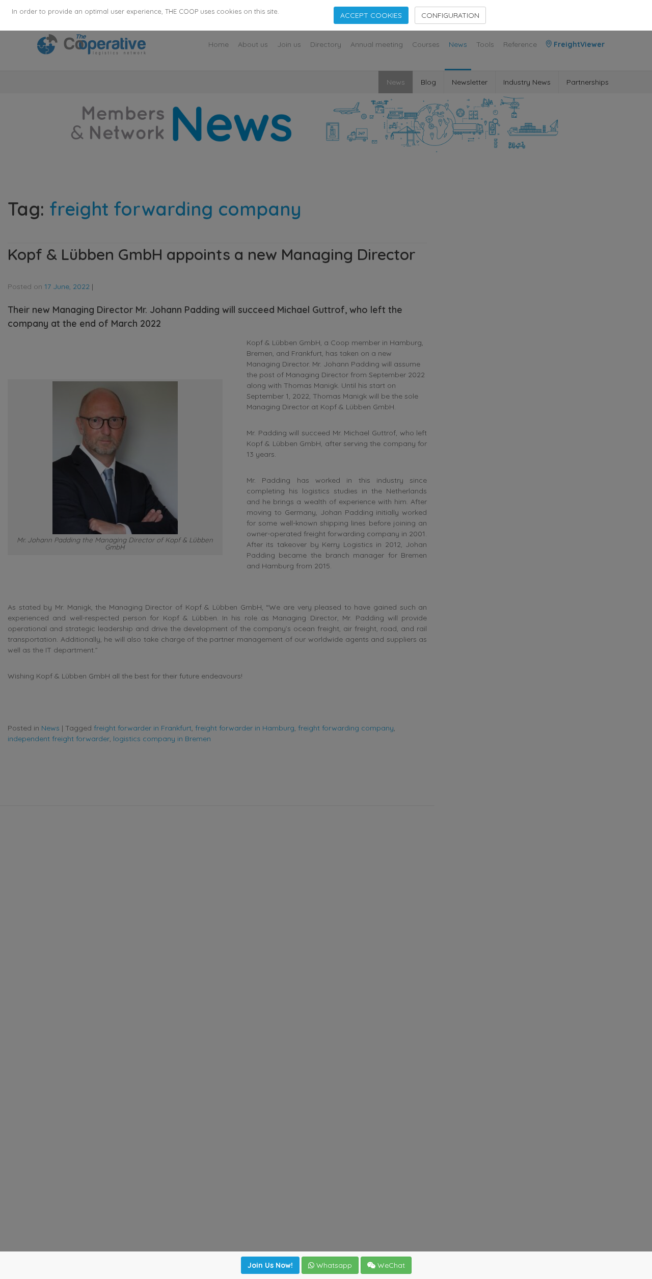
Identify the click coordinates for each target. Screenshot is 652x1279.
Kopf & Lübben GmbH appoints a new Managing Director (212, 254)
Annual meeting (376, 44)
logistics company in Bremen (162, 738)
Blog (428, 82)
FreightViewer (578, 44)
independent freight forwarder (59, 738)
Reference (520, 44)
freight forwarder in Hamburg (244, 728)
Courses (426, 44)
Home (218, 44)
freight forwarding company (346, 728)
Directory (325, 44)
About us (253, 44)
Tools (485, 44)
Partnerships (587, 82)
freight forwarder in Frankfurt (143, 728)
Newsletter (469, 82)
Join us (289, 44)
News (458, 44)
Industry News (527, 82)
